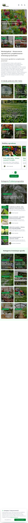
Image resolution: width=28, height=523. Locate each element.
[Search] (21, 5)
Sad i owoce (5, 19)
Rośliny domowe (19, 38)
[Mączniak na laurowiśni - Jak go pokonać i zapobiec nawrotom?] (14, 194)
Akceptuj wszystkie (20, 519)
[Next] (15, 172)
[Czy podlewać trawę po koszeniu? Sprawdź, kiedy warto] (14, 111)
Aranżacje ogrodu (5, 276)
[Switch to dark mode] (25, 5)
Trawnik (3, 38)
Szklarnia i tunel (5, 89)
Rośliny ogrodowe (6, 147)
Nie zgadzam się (8, 519)
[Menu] (18, 5)
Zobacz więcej (14, 176)
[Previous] (12, 172)
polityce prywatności (14, 517)
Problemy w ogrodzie (5, 207)
